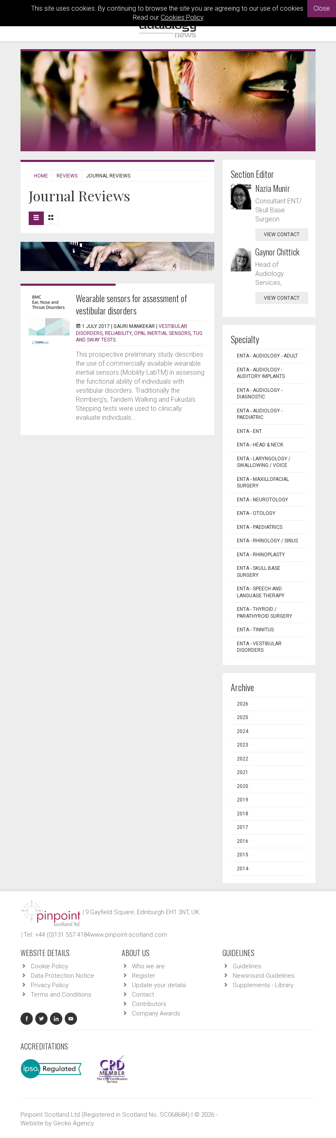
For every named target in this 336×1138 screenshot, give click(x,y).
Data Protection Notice (62, 975)
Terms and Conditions (61, 994)
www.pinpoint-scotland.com (128, 934)
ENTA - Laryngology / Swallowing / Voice (264, 462)
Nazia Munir (272, 188)
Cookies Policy (182, 17)
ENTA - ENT (249, 431)
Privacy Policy (49, 985)
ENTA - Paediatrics (259, 527)
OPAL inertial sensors (162, 333)
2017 (242, 827)
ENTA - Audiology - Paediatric (259, 414)
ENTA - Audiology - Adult (267, 356)
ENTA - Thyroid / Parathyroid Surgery (264, 612)
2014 (242, 869)
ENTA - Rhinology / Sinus (267, 541)
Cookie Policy (49, 966)
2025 (242, 717)
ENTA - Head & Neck (260, 445)
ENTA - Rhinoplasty (261, 555)
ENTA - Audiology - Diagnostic (259, 393)
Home (41, 176)
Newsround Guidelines (264, 975)
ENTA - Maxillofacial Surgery (263, 482)
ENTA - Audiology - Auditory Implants (261, 373)
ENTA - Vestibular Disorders (259, 647)
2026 (242, 704)
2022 (242, 759)
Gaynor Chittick (277, 252)
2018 (242, 814)
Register (143, 975)
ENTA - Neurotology (262, 500)
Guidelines (247, 966)
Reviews (67, 176)
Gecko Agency (73, 1123)
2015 (242, 855)
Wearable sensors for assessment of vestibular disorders (131, 304)
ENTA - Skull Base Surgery (258, 571)
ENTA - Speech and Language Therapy (260, 592)
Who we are (148, 966)
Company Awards (156, 1013)
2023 (242, 745)
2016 (242, 841)
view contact (282, 234)
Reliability (118, 333)
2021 (242, 772)
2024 (242, 731)
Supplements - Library (263, 985)
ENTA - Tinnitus (255, 630)
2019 (242, 800)
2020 (242, 786)
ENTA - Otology (256, 513)
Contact (143, 994)
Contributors (149, 1004)
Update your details (159, 985)
